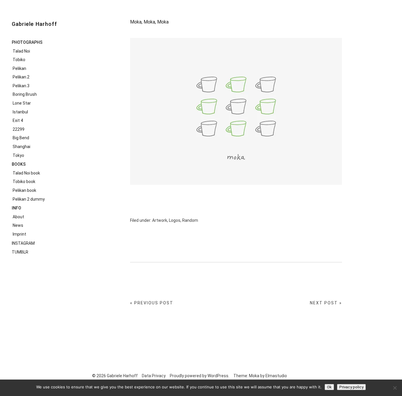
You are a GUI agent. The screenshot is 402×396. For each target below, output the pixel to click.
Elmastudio (276, 375)
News (18, 225)
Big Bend (21, 137)
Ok (329, 387)
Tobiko (19, 59)
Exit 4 (18, 120)
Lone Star (22, 103)
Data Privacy (154, 375)
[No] (395, 388)
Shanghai (21, 146)
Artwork (159, 220)
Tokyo (18, 155)
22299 (18, 129)
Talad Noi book (26, 173)
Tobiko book (24, 181)
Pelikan (19, 68)
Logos (174, 220)
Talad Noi (21, 51)
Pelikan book (24, 190)
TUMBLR (20, 252)
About (18, 216)
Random (190, 220)
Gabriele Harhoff (34, 24)
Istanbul (20, 112)
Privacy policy (351, 387)
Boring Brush (25, 94)
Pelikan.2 (21, 77)
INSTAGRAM (23, 243)
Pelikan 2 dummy (29, 199)
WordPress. (218, 375)
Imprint (19, 234)
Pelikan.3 (21, 85)
